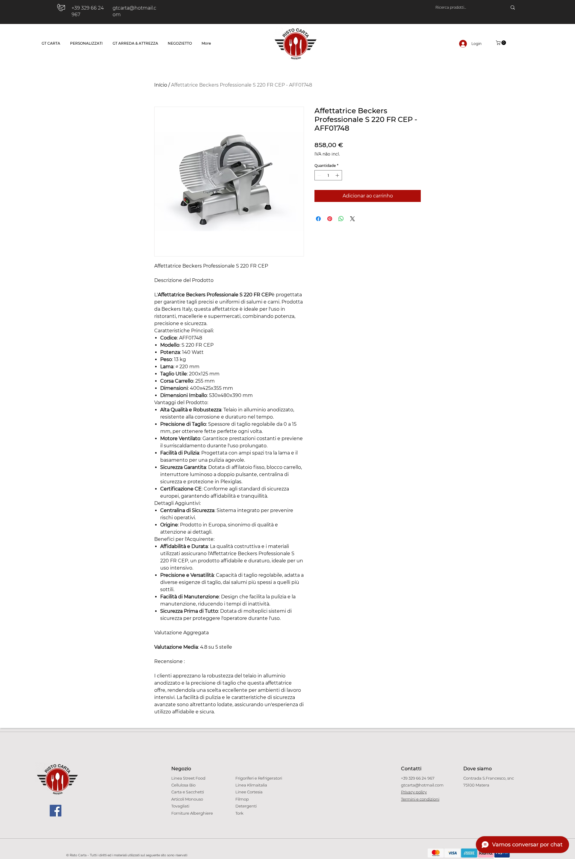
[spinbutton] (328, 175)
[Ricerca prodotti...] (513, 7)
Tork (239, 813)
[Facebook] (55, 810)
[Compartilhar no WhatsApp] (341, 218)
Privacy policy (414, 791)
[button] (501, 42)
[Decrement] (318, 175)
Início (160, 85)
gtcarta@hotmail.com (422, 785)
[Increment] (338, 175)
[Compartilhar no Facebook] (318, 218)
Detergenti (246, 806)
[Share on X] (352, 218)
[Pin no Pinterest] (329, 218)
